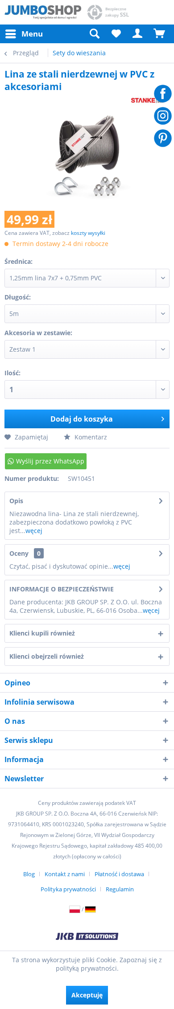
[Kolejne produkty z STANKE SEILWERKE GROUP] (150, 100)
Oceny (19, 553)
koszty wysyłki (88, 233)
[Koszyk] (160, 34)
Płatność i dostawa (119, 874)
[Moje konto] (138, 34)
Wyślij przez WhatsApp (50, 461)
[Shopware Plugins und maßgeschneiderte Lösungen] (87, 937)
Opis (16, 500)
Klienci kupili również (42, 633)
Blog (29, 874)
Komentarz (90, 437)
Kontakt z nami (65, 874)
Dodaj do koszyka (81, 419)
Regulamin (120, 889)
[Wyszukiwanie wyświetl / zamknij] (94, 34)
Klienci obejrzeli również (46, 656)
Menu (32, 34)
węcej (33, 530)
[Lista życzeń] (116, 34)
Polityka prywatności (68, 889)
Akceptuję (87, 995)
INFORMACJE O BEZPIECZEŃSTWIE (61, 589)
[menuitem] (23, 34)
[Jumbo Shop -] (42, 12)
